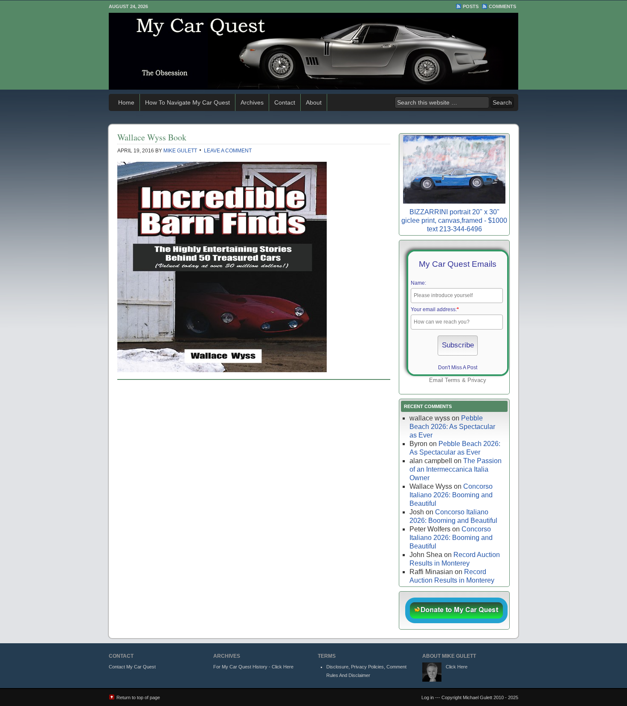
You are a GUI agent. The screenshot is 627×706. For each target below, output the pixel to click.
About (314, 102)
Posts (471, 6)
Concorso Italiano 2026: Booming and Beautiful (451, 495)
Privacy (476, 380)
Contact (284, 102)
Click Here (456, 666)
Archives (252, 102)
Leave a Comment (228, 151)
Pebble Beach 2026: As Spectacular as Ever (452, 426)
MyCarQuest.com (313, 51)
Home (126, 102)
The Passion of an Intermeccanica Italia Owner (455, 469)
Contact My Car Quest (132, 666)
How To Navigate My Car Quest (187, 102)
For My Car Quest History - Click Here (253, 666)
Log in (427, 697)
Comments (502, 6)
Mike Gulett (180, 151)
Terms (452, 380)
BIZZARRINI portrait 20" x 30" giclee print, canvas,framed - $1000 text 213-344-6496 (454, 220)
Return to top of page (138, 697)
